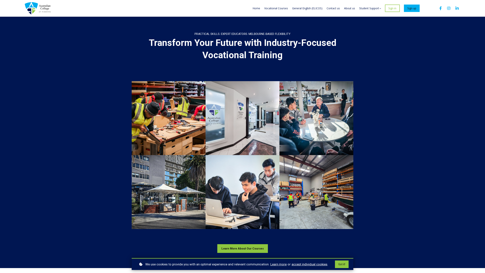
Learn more (278, 264)
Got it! (341, 264)
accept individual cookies (309, 264)
